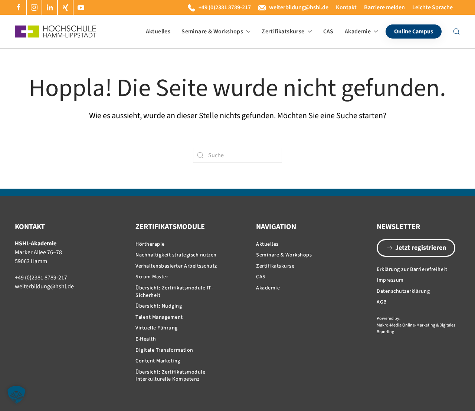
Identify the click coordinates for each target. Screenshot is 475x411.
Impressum (390, 280)
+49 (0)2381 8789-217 (225, 7)
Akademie (268, 288)
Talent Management (159, 317)
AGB (382, 302)
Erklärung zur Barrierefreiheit (412, 269)
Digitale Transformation (164, 350)
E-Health (145, 339)
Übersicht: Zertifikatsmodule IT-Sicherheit (174, 291)
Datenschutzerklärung (403, 291)
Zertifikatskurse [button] (283, 31)
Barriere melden (384, 7)
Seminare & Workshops (284, 255)
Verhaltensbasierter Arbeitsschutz (176, 266)
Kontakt (346, 7)
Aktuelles (158, 31)
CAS (328, 31)
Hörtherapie (150, 244)
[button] (456, 31)
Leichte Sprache (432, 7)
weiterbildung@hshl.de (298, 7)
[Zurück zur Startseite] (55, 31)
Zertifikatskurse (275, 266)
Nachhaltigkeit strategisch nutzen (176, 255)
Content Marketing (157, 361)
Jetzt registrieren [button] (420, 247)
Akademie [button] (358, 31)
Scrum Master (151, 277)
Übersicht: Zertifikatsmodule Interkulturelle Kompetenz (170, 375)
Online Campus (413, 31)
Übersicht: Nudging (158, 306)
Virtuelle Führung (156, 328)
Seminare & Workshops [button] (212, 31)
